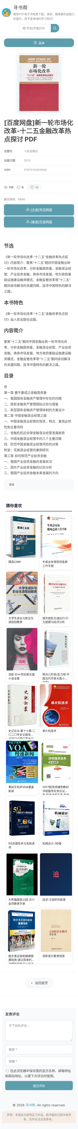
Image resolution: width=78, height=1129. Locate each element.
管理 (11, 484)
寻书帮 (20, 8)
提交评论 (39, 1086)
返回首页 (41, 983)
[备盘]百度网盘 (41, 222)
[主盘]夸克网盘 (41, 210)
